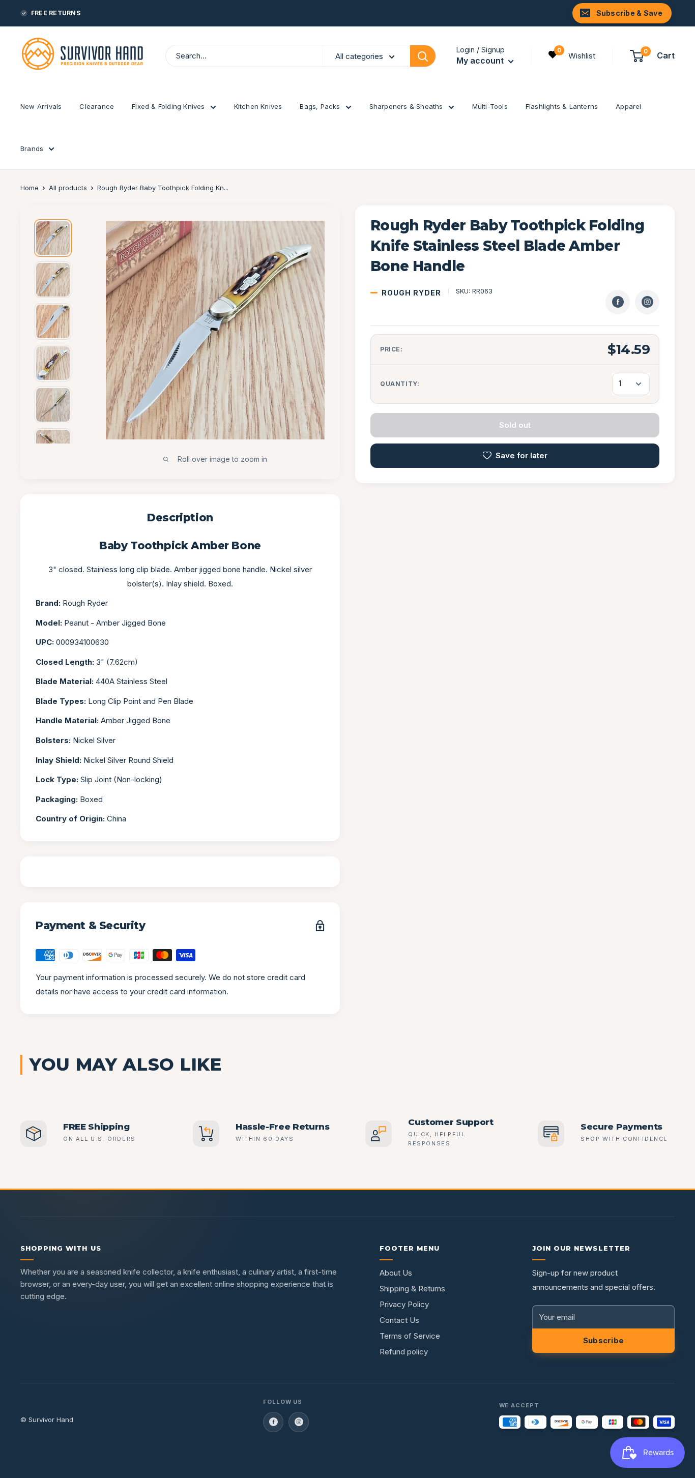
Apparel (628, 106)
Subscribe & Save (629, 13)
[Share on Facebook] (617, 302)
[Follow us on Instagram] (298, 1422)
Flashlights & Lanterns (562, 106)
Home (29, 188)
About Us (396, 1273)
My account (481, 60)
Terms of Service (410, 1336)
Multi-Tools (490, 106)
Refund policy (404, 1351)
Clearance (96, 106)
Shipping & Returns (412, 1288)
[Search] (423, 56)
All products (68, 188)
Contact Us (399, 1320)
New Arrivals (41, 106)
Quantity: (399, 384)
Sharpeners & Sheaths (406, 106)
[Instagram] (647, 302)
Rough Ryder (411, 292)
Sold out (515, 425)
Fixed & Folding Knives (168, 106)
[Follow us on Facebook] (273, 1422)
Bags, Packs (320, 106)
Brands (31, 148)
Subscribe (603, 1340)
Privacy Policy (404, 1304)
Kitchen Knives (258, 106)
